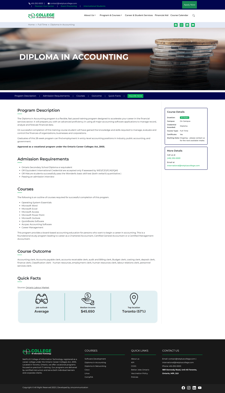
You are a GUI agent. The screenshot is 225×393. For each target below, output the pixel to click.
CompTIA (89, 377)
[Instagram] (189, 388)
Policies (134, 377)
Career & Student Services (139, 15)
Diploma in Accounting (95, 362)
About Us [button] (89, 15)
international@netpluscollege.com (183, 165)
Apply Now (189, 5)
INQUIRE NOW (135, 96)
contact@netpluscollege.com (63, 3)
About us (135, 359)
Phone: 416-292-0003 (171, 366)
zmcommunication (79, 387)
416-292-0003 (36, 3)
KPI (132, 362)
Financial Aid (161, 15)
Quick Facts (114, 96)
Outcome (97, 96)
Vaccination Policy (139, 373)
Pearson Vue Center (44, 6)
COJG (133, 366)
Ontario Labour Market (37, 287)
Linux (87, 373)
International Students (94, 6)
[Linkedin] (194, 388)
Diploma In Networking (95, 366)
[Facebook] (183, 388)
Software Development (95, 359)
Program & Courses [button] (110, 15)
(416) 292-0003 (173, 158)
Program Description (25, 96)
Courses (80, 96)
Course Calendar (179, 15)
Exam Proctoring (69, 6)
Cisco (87, 370)
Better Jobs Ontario (140, 370)
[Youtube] (199, 388)
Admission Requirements (56, 96)
